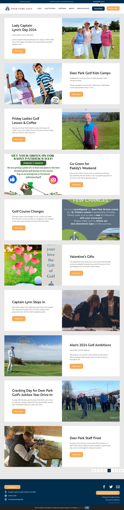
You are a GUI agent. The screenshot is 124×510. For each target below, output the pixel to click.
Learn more (81, 507)
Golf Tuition (50, 8)
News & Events (83, 8)
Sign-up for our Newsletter (108, 493)
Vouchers (98, 9)
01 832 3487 (12, 495)
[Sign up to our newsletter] (116, 486)
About (71, 8)
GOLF (39, 8)
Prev (94, 471)
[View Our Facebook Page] (102, 486)
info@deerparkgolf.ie (15, 499)
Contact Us (12, 487)
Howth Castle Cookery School (62, 2)
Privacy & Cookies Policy (111, 497)
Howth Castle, (22, 492)
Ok (87, 507)
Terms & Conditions (112, 500)
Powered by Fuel (113, 503)
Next (121, 471)
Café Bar (62, 8)
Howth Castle (25, 2)
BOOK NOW (113, 8)
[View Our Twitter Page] (109, 486)
